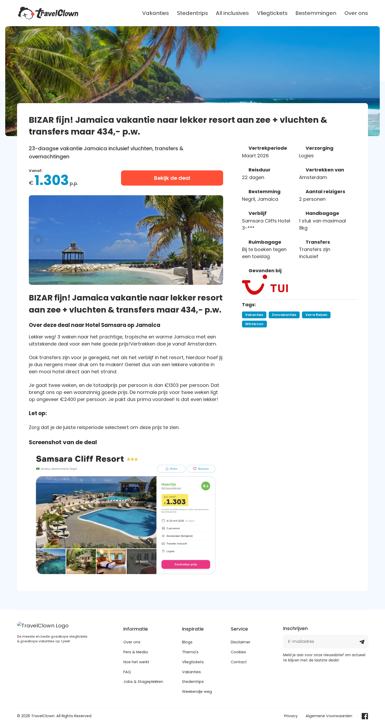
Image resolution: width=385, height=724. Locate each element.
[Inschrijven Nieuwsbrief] (362, 644)
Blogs (187, 642)
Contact (239, 662)
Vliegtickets (272, 13)
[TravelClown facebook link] (365, 716)
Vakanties (155, 13)
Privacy (291, 716)
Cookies (238, 652)
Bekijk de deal (172, 178)
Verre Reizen (316, 315)
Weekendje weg (197, 691)
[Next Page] (213, 240)
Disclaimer (240, 642)
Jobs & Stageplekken (143, 681)
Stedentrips (192, 13)
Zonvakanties (284, 315)
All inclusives (232, 13)
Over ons (356, 13)
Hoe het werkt (136, 662)
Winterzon (254, 324)
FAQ (127, 672)
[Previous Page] (38, 240)
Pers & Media (135, 652)
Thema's (190, 652)
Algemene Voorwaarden (329, 716)
